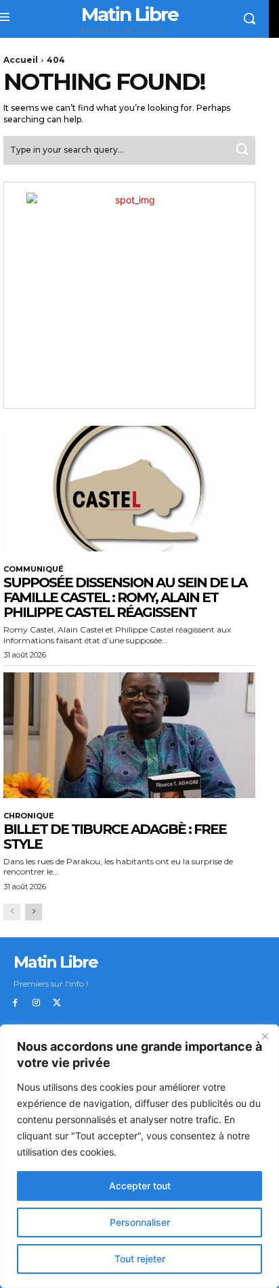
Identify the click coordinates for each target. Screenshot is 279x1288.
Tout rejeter (139, 1258)
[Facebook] (15, 1003)
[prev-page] (11, 911)
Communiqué (33, 569)
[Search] (241, 150)
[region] (139, 1156)
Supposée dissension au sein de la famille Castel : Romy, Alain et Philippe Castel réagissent (124, 597)
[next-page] (33, 911)
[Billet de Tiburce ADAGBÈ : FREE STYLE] (129, 735)
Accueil (20, 60)
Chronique (28, 816)
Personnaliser (140, 1222)
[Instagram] (36, 1003)
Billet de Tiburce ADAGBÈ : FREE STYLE (114, 836)
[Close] (265, 1036)
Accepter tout (140, 1185)
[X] (57, 1003)
